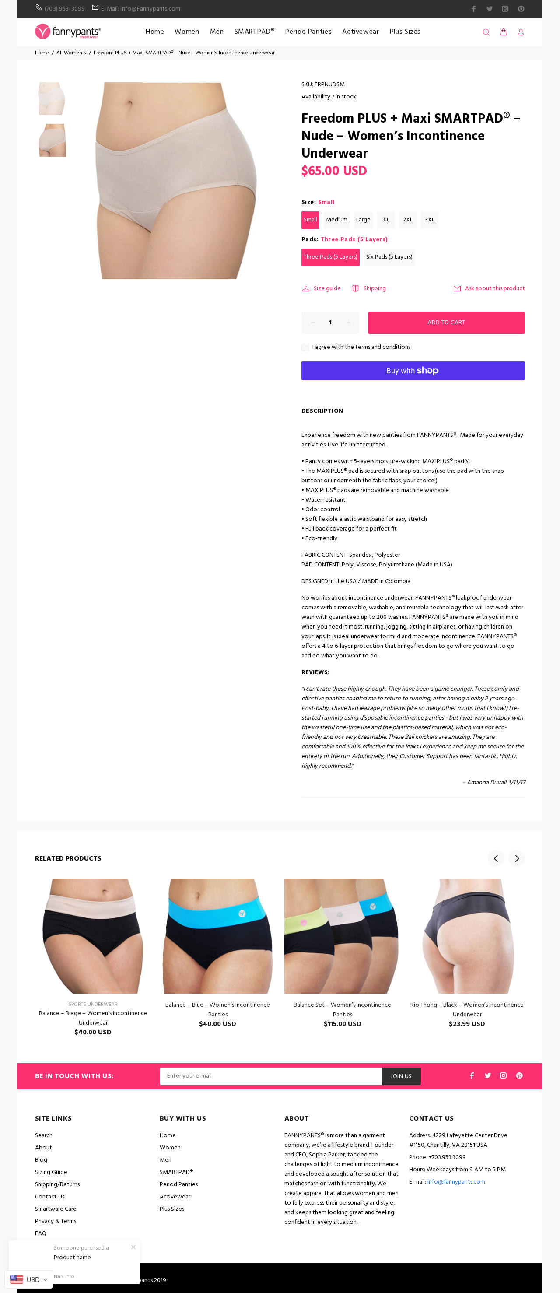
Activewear (360, 32)
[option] (51, 103)
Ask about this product (495, 289)
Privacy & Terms (55, 1221)
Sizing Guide (51, 1172)
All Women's (71, 53)
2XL (408, 220)
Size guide (327, 289)
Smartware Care (56, 1209)
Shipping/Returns (57, 1185)
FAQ (40, 1234)
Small (310, 220)
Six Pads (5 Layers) (389, 257)
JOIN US (401, 1077)
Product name (72, 1258)
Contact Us (49, 1197)
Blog (41, 1160)
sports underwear (93, 1004)
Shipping (375, 289)
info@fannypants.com (456, 1182)
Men (217, 32)
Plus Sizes (405, 32)
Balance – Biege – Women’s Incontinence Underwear (93, 1018)
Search (43, 1136)
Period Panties (308, 32)
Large (363, 220)
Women (187, 32)
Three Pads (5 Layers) (330, 257)
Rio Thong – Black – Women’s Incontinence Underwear (467, 1010)
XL (386, 220)
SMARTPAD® (254, 32)
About (43, 1148)
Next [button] (516, 858)
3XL (429, 220)
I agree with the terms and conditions (361, 347)
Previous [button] (496, 858)
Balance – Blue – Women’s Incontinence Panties (217, 1010)
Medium (336, 220)
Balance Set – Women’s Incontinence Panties (342, 1010)
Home (155, 32)
